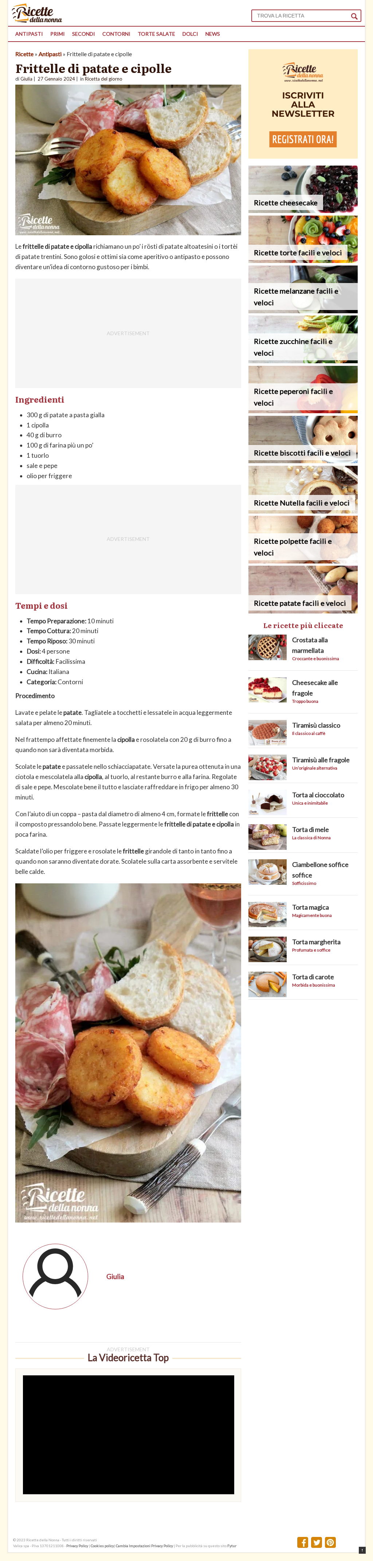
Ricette (24, 53)
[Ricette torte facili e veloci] (303, 260)
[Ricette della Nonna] (37, 20)
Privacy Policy (77, 1545)
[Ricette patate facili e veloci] (303, 611)
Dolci (190, 34)
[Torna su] (362, 1550)
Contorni (116, 34)
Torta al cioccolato (318, 795)
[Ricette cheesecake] (303, 210)
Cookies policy (102, 1545)
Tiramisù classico (316, 725)
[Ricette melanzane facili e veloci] (303, 310)
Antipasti (29, 34)
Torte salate (156, 34)
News (212, 34)
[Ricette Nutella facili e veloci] (303, 511)
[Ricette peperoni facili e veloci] (303, 410)
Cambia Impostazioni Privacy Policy (145, 1545)
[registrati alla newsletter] (303, 156)
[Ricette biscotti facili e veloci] (303, 460)
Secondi (83, 34)
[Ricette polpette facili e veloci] (303, 561)
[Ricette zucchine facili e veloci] (303, 360)
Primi (57, 34)
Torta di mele (310, 829)
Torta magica (310, 907)
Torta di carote (313, 977)
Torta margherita (316, 942)
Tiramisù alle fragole (321, 760)
